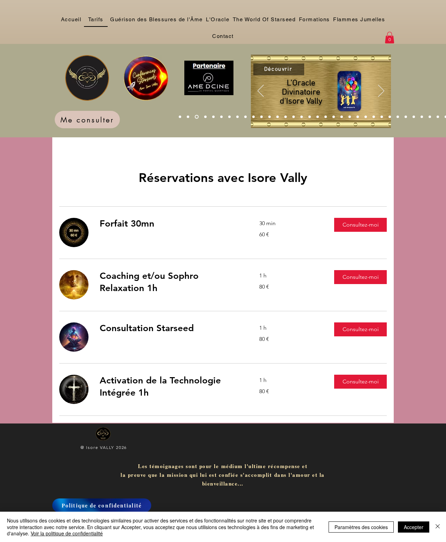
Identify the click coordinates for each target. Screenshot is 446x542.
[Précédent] (260, 91)
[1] (180, 117)
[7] (229, 117)
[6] (221, 117)
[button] (389, 37)
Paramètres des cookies (361, 527)
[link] (171, 224)
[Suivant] (381, 91)
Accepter (413, 527)
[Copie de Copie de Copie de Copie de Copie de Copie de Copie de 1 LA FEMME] (237, 117)
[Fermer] (437, 526)
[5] (213, 117)
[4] (205, 117)
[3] (197, 117)
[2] (188, 117)
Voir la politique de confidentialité (67, 533)
